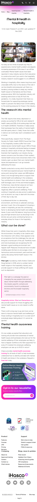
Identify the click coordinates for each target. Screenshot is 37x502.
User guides (24, 445)
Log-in (19, 498)
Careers (3, 459)
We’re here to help (27, 440)
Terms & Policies (21, 494)
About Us (4, 455)
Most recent (22, 455)
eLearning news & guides (26, 459)
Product (4, 437)
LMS (2, 445)
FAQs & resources (26, 447)
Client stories (5, 464)
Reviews (4, 449)
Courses (3, 442)
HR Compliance (23, 462)
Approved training (7, 457)
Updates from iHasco (24, 457)
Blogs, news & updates (27, 451)
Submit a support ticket (28, 442)
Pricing (3, 447)
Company (5, 451)
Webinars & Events (24, 466)
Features (4, 440)
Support (24, 437)
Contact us (4, 462)
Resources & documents (25, 464)
